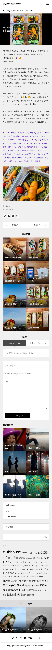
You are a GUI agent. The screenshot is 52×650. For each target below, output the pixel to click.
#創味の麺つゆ (33, 147)
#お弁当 (28, 157)
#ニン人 (6, 132)
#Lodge (17, 136)
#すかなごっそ (24, 140)
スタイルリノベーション (15, 572)
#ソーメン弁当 (19, 147)
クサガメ (37, 569)
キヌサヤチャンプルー (18, 569)
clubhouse (10, 505)
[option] (13, 620)
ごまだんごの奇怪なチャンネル (34, 558)
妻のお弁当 (38, 580)
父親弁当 (12, 594)
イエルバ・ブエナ (21, 565)
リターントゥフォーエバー (28, 577)
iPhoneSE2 (25, 553)
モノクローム (15, 577)
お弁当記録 (17, 557)
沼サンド (41, 590)
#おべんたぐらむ (22, 161)
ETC (7, 511)
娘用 (29, 585)
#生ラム (33, 150)
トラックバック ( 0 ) (38, 343)
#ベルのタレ (18, 154)
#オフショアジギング (19, 132)
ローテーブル (42, 576)
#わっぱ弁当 (36, 161)
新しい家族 (27, 590)
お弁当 (6, 557)
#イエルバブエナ (38, 140)
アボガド (44, 562)
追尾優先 (26, 595)
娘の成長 (22, 585)
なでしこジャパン (15, 562)
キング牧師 (30, 569)
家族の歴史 (14, 590)
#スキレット (27, 136)
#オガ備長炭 (23, 150)
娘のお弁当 (9, 585)
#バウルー (12, 140)
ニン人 (7, 206)
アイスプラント (34, 562)
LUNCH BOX (11, 516)
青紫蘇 (32, 595)
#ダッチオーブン (9, 150)
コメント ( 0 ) (14, 343)
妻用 (46, 581)
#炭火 (40, 150)
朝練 (35, 590)
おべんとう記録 (39, 552)
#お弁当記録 (38, 157)
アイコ (25, 562)
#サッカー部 (17, 157)
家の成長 (35, 585)
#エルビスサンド (34, 143)
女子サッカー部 (22, 580)
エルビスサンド (35, 565)
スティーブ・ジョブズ (35, 573)
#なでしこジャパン (33, 154)
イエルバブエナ (8, 565)
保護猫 (6, 580)
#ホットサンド (19, 143)
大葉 (12, 581)
